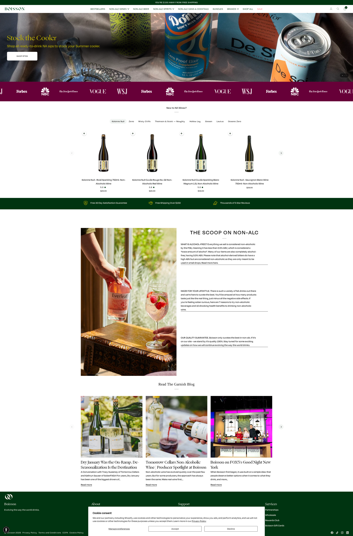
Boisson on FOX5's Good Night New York (241, 464)
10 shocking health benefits (210, 305)
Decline (231, 528)
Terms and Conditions (49, 532)
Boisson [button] (10, 504)
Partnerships (271, 509)
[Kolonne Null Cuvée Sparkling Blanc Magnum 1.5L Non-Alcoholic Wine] (201, 153)
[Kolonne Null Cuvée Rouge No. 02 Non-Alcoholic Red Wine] (152, 153)
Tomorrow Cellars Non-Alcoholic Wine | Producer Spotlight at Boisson (176, 464)
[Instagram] (342, 532)
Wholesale (270, 515)
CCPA (65, 532)
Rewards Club (272, 520)
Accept (175, 528)
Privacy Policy (199, 521)
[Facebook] (332, 532)
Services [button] (271, 504)
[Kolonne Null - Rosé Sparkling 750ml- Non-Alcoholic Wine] (103, 153)
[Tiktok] (337, 532)
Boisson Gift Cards (274, 525)
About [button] (95, 504)
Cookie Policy (76, 532)
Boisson (11, 532)
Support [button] (184, 504)
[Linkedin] (347, 532)
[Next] (281, 153)
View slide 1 (342, 75)
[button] (119, 9)
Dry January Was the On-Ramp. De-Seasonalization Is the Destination (110, 464)
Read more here (209, 262)
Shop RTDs (22, 56)
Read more (86, 484)
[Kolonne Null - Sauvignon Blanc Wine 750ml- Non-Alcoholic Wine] (249, 153)
